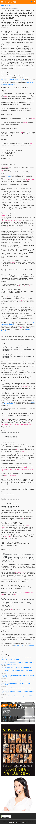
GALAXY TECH (11, 2)
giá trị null (8, 176)
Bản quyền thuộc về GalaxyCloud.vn (18, 821)
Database (8, 5)
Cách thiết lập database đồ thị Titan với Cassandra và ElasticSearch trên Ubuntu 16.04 (16, 659)
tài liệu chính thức (19, 645)
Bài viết (3, 5)
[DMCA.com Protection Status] (6, 816)
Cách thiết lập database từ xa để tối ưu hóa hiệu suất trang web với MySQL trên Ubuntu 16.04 (17, 664)
